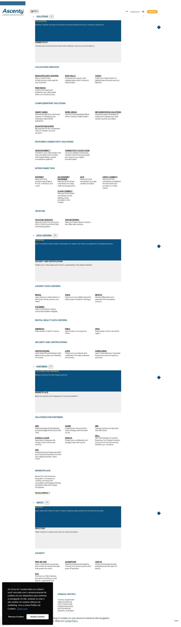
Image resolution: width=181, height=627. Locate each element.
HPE (37, 450)
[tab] (78, 30)
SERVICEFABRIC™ (43, 151)
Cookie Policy (71, 621)
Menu (36, 11)
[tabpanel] (78, 101)
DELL (97, 436)
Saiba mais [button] (22, 609)
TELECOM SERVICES (44, 220)
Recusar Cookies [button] (16, 617)
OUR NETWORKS (72, 220)
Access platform (41, 493)
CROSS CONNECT (110, 177)
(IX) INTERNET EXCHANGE (64, 178)
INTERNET (39, 177)
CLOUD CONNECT (65, 191)
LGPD (67, 351)
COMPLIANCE (101, 351)
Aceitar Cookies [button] (37, 617)
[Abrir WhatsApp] (174, 620)
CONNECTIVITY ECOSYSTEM (77, 151)
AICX (82, 177)
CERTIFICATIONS (42, 351)
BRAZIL (38, 295)
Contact (152, 12)
